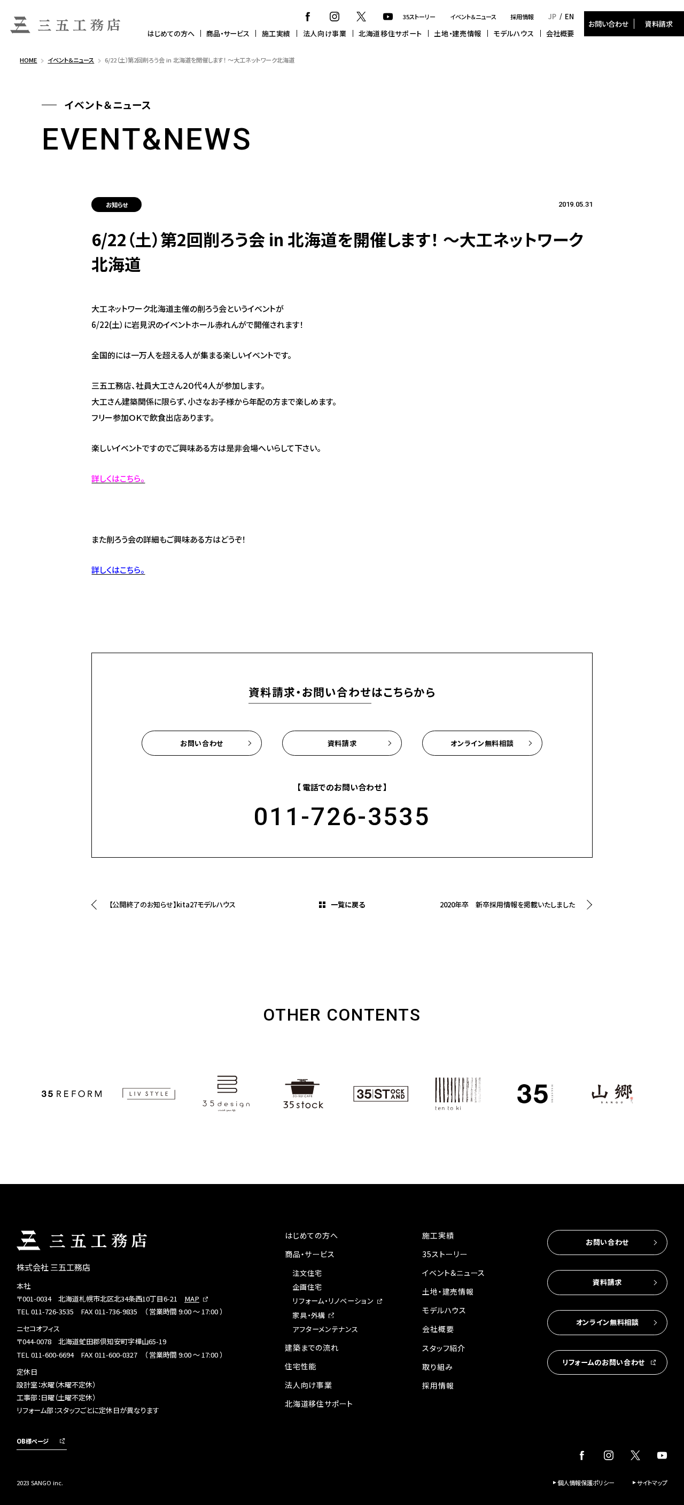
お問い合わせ (608, 24)
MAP (191, 1299)
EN (569, 16)
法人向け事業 (325, 33)
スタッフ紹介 (443, 1348)
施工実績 (276, 33)
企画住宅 (307, 1287)
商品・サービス (228, 33)
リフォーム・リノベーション (333, 1301)
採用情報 (522, 16)
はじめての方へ (171, 33)
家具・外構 (308, 1315)
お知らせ (117, 204)
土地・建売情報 (457, 33)
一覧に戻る (348, 904)
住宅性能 (300, 1366)
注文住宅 (307, 1273)
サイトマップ (652, 1482)
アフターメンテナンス (325, 1329)
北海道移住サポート (390, 33)
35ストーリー (419, 16)
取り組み (437, 1366)
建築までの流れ (311, 1347)
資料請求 (659, 24)
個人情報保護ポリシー (586, 1482)
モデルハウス (513, 33)
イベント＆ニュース (473, 16)
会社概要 (560, 33)
